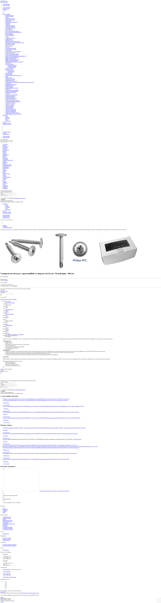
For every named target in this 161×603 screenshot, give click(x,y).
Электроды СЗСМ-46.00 (11, 109)
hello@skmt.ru (6, 577)
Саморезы (5, 526)
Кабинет (5, 9)
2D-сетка (7, 47)
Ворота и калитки (9, 64)
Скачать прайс (6, 8)
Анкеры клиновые (7, 518)
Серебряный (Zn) (9, 309)
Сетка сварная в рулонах (11, 49)
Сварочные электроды (8, 529)
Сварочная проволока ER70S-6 (12, 100)
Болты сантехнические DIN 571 (12, 55)
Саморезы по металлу (10, 97)
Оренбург (5, 170)
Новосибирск (6, 168)
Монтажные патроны (10, 43)
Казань (4, 153)
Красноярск (5, 159)
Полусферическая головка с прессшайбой (14, 334)
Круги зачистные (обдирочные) (12, 31)
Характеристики (4, 299)
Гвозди (4, 519)
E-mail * (2, 385)
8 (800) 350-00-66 (6, 569)
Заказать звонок (6, 217)
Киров (4, 156)
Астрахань (5, 144)
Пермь (4, 172)
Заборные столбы (9, 68)
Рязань (4, 174)
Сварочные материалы (8, 528)
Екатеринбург (6, 149)
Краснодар (5, 157)
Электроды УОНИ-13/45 (11, 110)
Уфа (4, 184)
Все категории (9, 28)
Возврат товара (6, 540)
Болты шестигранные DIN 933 (12, 53)
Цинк (7, 307)
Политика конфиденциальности (10, 544)
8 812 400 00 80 (6, 4)
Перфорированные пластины (12, 87)
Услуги (4, 122)
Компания (5, 115)
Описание (10, 299)
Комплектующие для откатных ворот (14, 75)
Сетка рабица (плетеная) (11, 48)
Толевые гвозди (9, 39)
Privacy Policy (25, 593)
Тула (4, 180)
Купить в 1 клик (4, 291)
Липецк (4, 161)
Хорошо (2, 597)
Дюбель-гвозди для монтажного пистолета (15, 42)
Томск (4, 179)
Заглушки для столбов (10, 78)
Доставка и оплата (7, 123)
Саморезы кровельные (10, 95)
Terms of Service (33, 593)
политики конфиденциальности (19, 198)
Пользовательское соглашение (9, 545)
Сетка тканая (8, 50)
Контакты (8, 118)
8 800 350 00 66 (6, 5)
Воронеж (5, 148)
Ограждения (5, 522)
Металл (7, 311)
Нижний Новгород (7, 165)
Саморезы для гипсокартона (12, 94)
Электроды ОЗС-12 (10, 108)
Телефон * (3, 194)
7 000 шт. (6, 280)
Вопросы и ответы (7, 124)
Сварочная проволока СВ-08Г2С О (13, 101)
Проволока (5, 524)
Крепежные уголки (10, 85)
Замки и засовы (9, 77)
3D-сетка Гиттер (9, 45)
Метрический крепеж (7, 521)
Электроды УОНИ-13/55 (11, 111)
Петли (7, 76)
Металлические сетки (7, 520)
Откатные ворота (11, 67)
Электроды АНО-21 (10, 105)
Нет (3, 370)
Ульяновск (5, 182)
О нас (7, 116)
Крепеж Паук (11, 72)
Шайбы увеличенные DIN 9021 (12, 59)
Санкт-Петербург (6, 7)
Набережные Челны (7, 164)
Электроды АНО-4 (10, 106)
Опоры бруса (8, 83)
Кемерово (5, 155)
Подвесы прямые (9, 86)
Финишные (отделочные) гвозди (13, 41)
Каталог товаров (6, 14)
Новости (7, 117)
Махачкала (5, 162)
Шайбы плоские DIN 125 (11, 58)
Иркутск (5, 152)
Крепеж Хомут (11, 70)
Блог (7, 119)
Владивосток (6, 146)
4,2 (6, 318)
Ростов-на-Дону (6, 173)
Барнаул (4, 145)
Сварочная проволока (7, 527)
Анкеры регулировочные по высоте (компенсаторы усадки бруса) (20, 82)
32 (6, 323)
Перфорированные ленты (11, 84)
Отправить (3, 199)
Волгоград (5, 147)
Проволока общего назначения (12, 90)
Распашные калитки (12, 65)
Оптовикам (8, 120)
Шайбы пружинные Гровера (12, 60)
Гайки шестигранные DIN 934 (12, 57)
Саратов (5, 178)
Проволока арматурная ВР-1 (12, 91)
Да (1, 370)
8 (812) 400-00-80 (6, 571)
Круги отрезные (9, 33)
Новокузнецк (6, 167)
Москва (4, 163)
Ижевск (4, 151)
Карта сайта (3, 591)
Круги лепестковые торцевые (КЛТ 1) (14, 32)
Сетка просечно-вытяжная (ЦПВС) (13, 51)
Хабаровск (5, 185)
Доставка (14, 299)
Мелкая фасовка (9, 325)
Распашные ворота (12, 66)
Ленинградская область (8, 160)
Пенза (4, 171)
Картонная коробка (10, 314)
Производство (6, 533)
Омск (4, 169)
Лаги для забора (9, 74)
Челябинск (5, 187)
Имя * (2, 193)
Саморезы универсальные (11, 98)
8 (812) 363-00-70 (6, 573)
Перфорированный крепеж (9, 523)
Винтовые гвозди (9, 40)
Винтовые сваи (9, 73)
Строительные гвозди (10, 38)
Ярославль (5, 188)
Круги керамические (10, 34)
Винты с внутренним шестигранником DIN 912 (16, 56)
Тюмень (4, 181)
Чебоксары (5, 186)
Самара (4, 176)
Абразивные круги (7, 517)
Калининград (6, 154)
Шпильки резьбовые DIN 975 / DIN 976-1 (14, 61)
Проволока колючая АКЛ (11, 92)
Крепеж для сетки (9, 69)
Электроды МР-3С (10, 107)
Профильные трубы (10, 80)
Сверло (7, 330)
